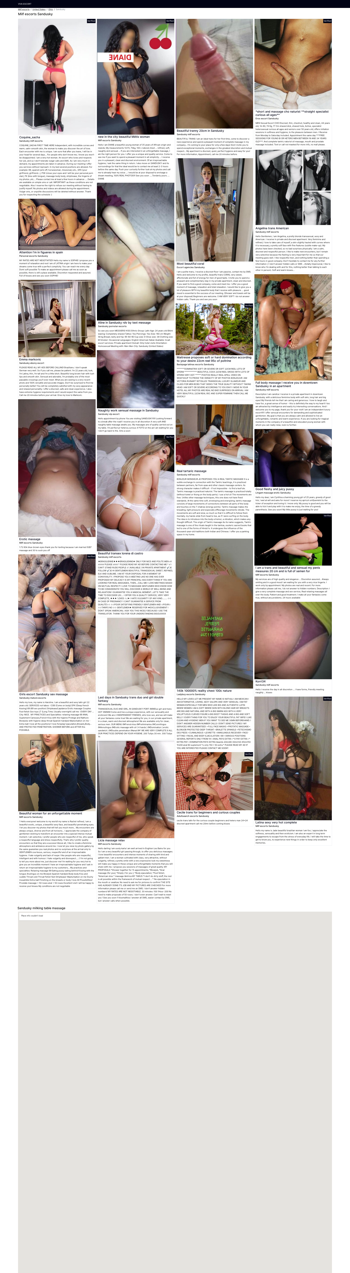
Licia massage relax (111, 840)
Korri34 (261, 681)
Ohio (50, 9)
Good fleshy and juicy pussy (275, 489)
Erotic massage (29, 539)
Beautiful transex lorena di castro (120, 553)
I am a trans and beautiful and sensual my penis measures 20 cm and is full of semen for (288, 569)
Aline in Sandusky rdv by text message (124, 322)
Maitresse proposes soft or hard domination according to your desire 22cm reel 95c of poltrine (214, 359)
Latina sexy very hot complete (276, 822)
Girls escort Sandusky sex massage (43, 694)
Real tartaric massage (191, 471)
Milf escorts (24, 9)
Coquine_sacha (29, 137)
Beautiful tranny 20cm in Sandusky (200, 130)
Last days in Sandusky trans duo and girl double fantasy (130, 699)
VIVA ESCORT (24, 4)
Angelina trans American (272, 228)
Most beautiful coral (190, 263)
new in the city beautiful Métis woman (124, 136)
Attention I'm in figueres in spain (41, 252)
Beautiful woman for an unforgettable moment (50, 813)
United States (39, 9)
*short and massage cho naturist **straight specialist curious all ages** (292, 113)
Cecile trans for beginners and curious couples (208, 812)
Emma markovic (30, 359)
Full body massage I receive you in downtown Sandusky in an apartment (286, 384)
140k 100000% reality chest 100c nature (204, 690)
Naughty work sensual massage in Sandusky (128, 410)
